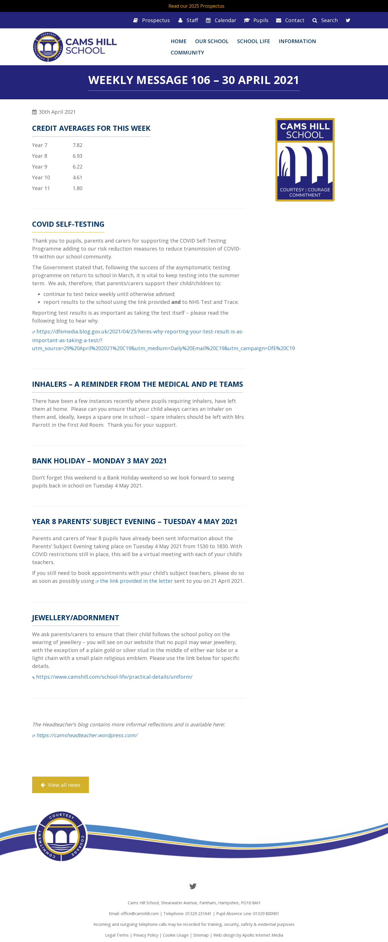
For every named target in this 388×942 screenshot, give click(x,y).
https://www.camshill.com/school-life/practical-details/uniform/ (114, 676)
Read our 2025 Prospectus (196, 6)
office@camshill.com (140, 913)
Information (297, 41)
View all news (63, 784)
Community (187, 52)
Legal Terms (117, 935)
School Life (253, 41)
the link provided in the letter (136, 580)
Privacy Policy (145, 935)
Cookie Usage (176, 935)
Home (179, 41)
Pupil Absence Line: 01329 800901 (247, 913)
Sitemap (201, 935)
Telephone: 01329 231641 (187, 913)
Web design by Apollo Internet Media (248, 935)
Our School (212, 41)
